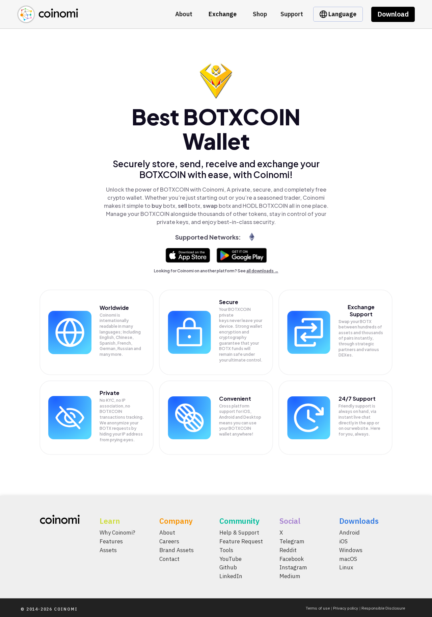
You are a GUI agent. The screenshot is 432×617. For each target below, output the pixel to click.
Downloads (359, 521)
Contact (169, 559)
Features (111, 541)
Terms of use (318, 608)
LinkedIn (230, 576)
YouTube (230, 559)
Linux (346, 567)
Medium (289, 576)
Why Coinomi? (117, 532)
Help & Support (239, 532)
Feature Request (241, 541)
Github (228, 567)
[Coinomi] (47, 19)
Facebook (291, 559)
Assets (108, 550)
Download (393, 14)
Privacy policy (345, 608)
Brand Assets (176, 550)
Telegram (291, 541)
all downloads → (262, 270)
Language (341, 14)
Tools (226, 550)
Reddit (288, 550)
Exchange (223, 14)
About (183, 14)
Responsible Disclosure (383, 608)
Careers (169, 541)
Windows (350, 550)
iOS (343, 541)
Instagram (293, 567)
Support (291, 14)
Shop (260, 14)
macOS (348, 559)
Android (349, 532)
